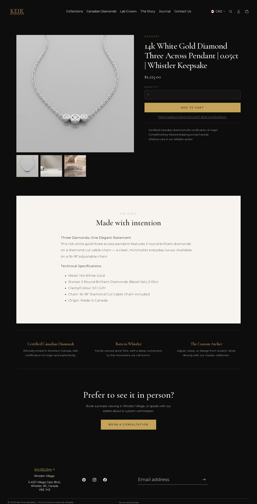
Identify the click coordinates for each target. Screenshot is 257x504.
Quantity (151, 87)
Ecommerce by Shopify (61, 502)
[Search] (231, 11)
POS (40, 502)
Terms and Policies (128, 502)
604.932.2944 (43, 469)
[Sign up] (204, 480)
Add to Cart (192, 107)
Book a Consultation (128, 424)
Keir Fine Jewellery (26, 502)
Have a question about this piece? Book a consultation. (192, 116)
